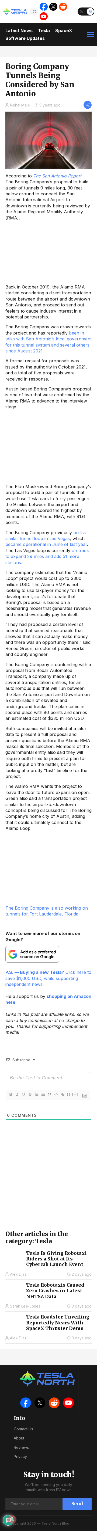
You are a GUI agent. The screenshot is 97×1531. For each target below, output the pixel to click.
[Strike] (30, 1094)
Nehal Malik (20, 105)
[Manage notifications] (12, 1519)
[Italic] (17, 1094)
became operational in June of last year (46, 544)
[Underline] (23, 1094)
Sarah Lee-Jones (25, 1306)
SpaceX (63, 30)
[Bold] (10, 1094)
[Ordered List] (36, 1094)
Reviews (21, 1447)
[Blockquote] (49, 1094)
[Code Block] (56, 1094)
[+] (75, 1094)
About (19, 1438)
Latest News (19, 30)
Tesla (44, 30)
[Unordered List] (43, 1094)
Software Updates (25, 38)
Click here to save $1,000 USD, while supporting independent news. (48, 978)
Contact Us (23, 1429)
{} (69, 1094)
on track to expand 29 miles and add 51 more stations (47, 556)
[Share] (88, 105)
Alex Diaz (18, 1274)
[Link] (62, 1094)
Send (77, 1504)
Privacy (20, 1456)
